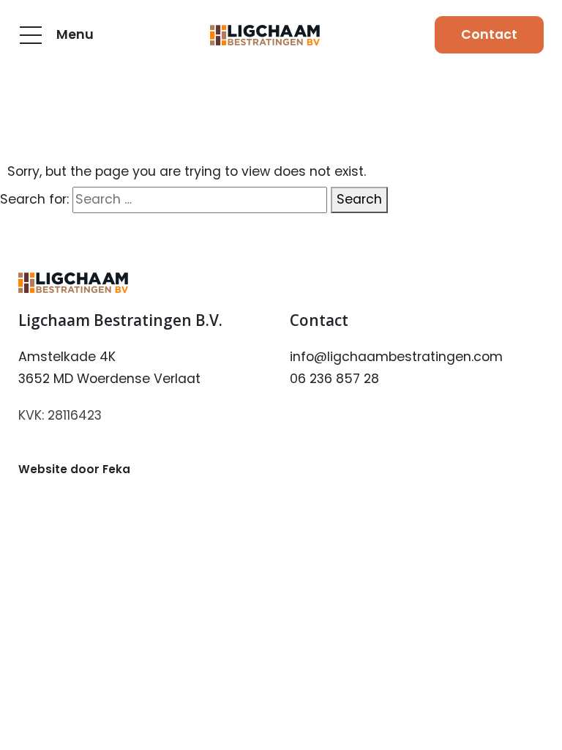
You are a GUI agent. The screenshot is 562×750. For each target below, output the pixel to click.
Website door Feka (74, 469)
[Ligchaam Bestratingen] (265, 35)
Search (359, 199)
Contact (489, 34)
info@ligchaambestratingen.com (396, 356)
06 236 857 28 (334, 378)
